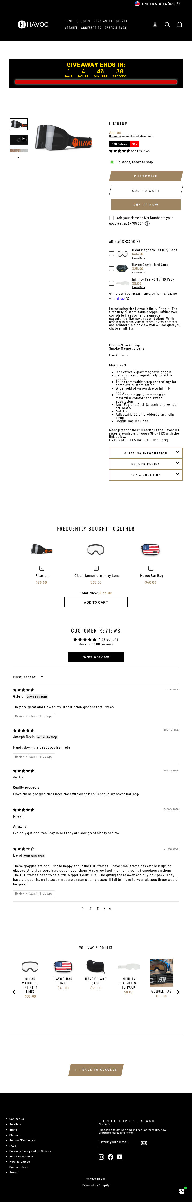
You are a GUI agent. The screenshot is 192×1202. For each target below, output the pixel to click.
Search (13, 1172)
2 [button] (90, 909)
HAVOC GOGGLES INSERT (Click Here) (138, 440)
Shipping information (145, 453)
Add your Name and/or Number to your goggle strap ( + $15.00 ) (141, 220)
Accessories (91, 27)
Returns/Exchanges (22, 1140)
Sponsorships (18, 1166)
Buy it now (146, 204)
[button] (120, 151)
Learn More (138, 257)
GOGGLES (83, 21)
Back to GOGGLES (99, 1069)
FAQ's (13, 1145)
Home (69, 21)
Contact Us (16, 1118)
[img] (23, 690)
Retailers (15, 1124)
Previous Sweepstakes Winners (30, 1151)
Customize (146, 176)
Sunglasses (103, 21)
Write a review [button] (96, 657)
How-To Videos (19, 1161)
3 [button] (98, 909)
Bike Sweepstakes (21, 1156)
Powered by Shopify (96, 1185)
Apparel (71, 27)
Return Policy (145, 463)
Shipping (115, 136)
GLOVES (121, 21)
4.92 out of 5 (109, 639)
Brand (13, 1129)
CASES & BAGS (116, 27)
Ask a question (146, 474)
